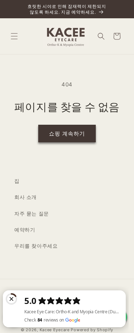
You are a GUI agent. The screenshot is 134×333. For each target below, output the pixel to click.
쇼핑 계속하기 (67, 133)
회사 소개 (25, 197)
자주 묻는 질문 (31, 213)
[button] (14, 36)
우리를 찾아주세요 (36, 246)
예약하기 (24, 230)
